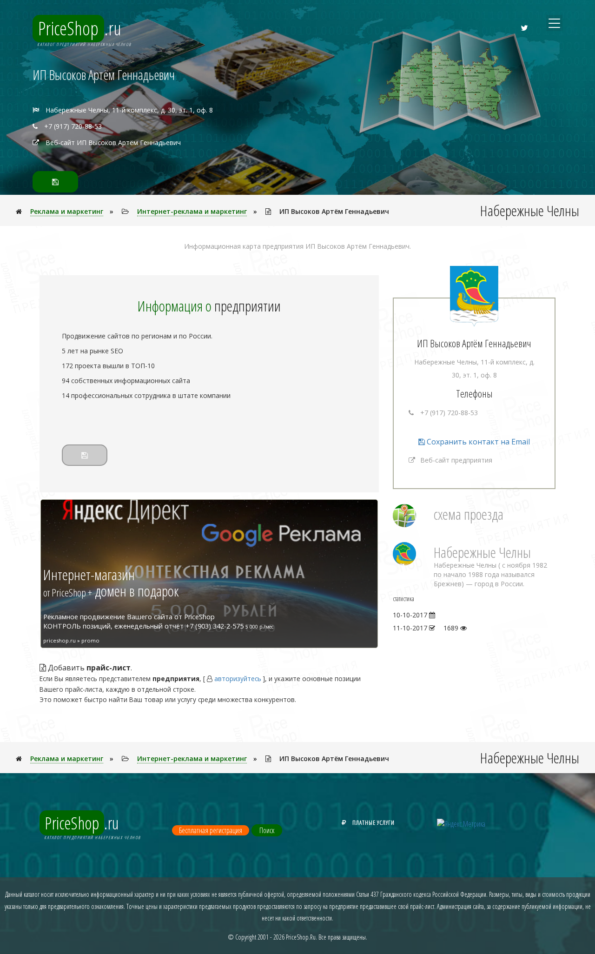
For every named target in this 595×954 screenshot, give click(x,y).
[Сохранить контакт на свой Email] (55, 181)
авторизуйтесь (237, 678)
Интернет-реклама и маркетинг (192, 211)
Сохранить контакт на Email (477, 442)
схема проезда (468, 514)
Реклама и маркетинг (66, 211)
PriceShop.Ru (301, 937)
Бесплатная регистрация (210, 830)
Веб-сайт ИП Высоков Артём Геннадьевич (113, 142)
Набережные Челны (482, 552)
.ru (79, 28)
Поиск (266, 830)
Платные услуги (373, 822)
